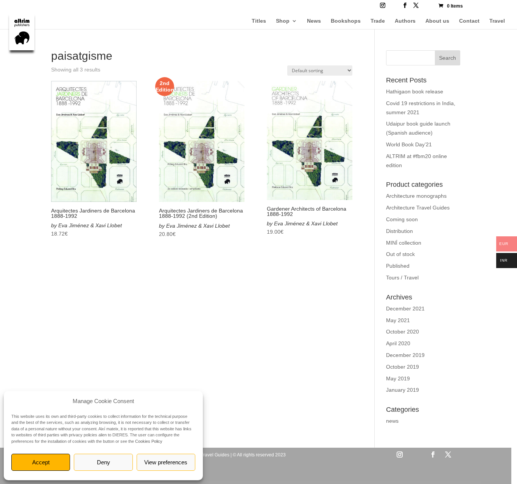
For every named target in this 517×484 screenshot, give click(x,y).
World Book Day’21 (409, 144)
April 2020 (398, 343)
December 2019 (405, 355)
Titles (259, 21)
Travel (497, 21)
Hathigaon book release (414, 91)
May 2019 (398, 378)
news (392, 421)
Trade (378, 21)
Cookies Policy (148, 441)
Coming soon (402, 219)
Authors (405, 21)
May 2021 (398, 320)
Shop (283, 21)
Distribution (399, 231)
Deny (103, 462)
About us (437, 21)
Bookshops (346, 21)
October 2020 (402, 332)
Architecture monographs (416, 196)
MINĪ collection (403, 243)
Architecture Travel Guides (418, 208)
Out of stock (400, 254)
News (314, 21)
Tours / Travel (402, 278)
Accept (41, 462)
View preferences (165, 462)
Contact (469, 21)
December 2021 (405, 309)
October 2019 (402, 367)
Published (398, 266)
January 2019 (402, 390)
